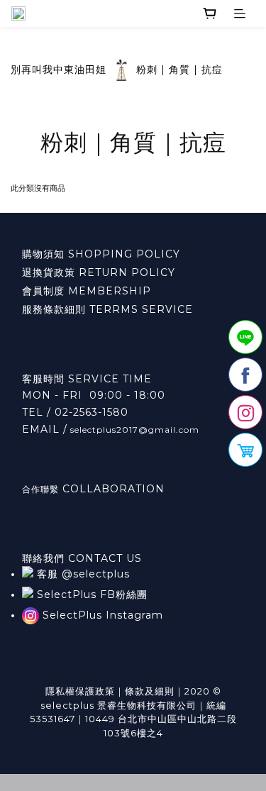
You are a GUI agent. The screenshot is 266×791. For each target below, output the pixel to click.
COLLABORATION (112, 488)
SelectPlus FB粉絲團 (90, 594)
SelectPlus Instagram (101, 615)
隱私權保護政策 (80, 691)
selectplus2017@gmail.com (133, 429)
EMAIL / (44, 429)
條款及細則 (149, 691)
